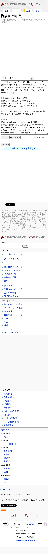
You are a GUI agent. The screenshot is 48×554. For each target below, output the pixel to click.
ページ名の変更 (11, 332)
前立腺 (7, 479)
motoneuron (29, 524)
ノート (16, 11)
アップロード (10, 329)
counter (5, 489)
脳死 (6, 461)
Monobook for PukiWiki (25, 540)
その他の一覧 (10, 274)
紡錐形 (7, 454)
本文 (6, 11)
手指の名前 (10, 418)
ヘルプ (7, 322)
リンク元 (8, 311)
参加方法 (8, 285)
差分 (37, 11)
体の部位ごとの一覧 (13, 267)
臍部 (7, 404)
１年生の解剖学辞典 (15, 4)
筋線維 (7, 468)
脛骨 (7, 415)
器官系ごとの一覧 (12, 270)
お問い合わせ (10, 292)
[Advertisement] (24, 50)
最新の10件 (6, 430)
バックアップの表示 (13, 308)
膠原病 (7, 458)
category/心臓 (11, 411)
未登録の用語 (10, 277)
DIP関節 (9, 397)
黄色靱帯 (8, 451)
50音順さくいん (11, 259)
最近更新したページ (13, 315)
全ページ (8, 318)
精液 (6, 437)
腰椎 (8, 394)
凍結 (6, 325)
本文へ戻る (39, 237)
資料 (6, 281)
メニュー (38, 4)
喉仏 (7, 408)
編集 (28, 11)
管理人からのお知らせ (14, 289)
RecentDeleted (11, 444)
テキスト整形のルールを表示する (20, 148)
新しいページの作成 (13, 304)
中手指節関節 (11, 422)
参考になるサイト (12, 296)
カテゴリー (9, 262)
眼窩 (7, 401)
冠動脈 (8, 425)
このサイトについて (13, 254)
